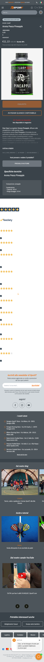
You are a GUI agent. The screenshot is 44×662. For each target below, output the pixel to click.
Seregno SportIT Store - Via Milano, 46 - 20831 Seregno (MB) (21, 422)
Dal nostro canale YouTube (22, 557)
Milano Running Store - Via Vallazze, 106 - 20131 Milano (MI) (21, 433)
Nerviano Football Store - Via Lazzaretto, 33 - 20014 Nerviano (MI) (22, 450)
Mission (33, 635)
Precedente (3, 228)
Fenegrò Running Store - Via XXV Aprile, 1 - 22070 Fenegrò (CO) (22, 428)
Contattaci (20, 635)
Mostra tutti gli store (22, 455)
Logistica (7, 635)
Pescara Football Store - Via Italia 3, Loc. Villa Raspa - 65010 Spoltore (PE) (23, 445)
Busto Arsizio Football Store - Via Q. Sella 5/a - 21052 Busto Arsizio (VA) (23, 439)
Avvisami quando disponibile (22, 113)
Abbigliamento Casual (11, 624)
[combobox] (19, 12)
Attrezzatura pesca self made (11, 20)
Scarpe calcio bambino (33, 624)
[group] (20, 488)
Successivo (10, 228)
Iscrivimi (35, 385)
